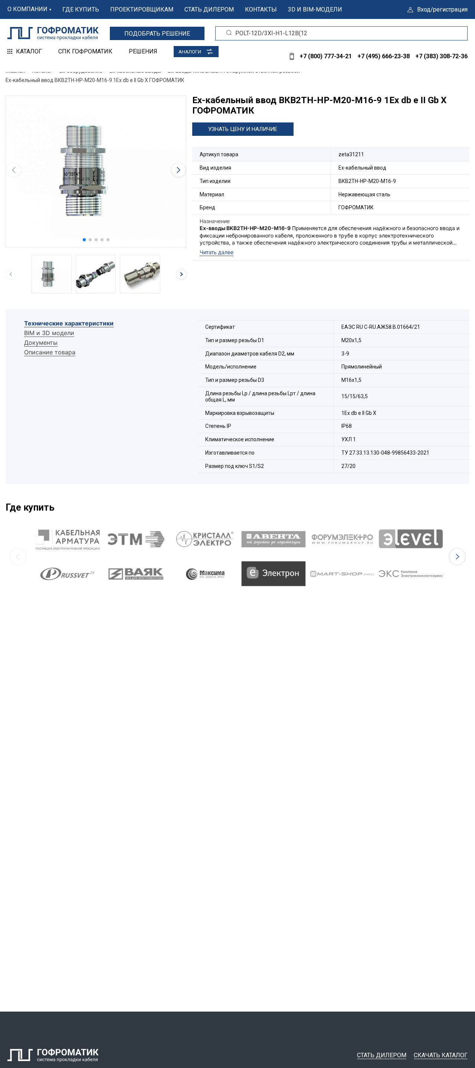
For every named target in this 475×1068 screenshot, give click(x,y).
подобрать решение (157, 33)
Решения (143, 51)
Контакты (261, 9)
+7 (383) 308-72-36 (441, 56)
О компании (27, 9)
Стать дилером (209, 9)
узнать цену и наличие (242, 129)
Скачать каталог (441, 1055)
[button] (84, 239)
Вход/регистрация (442, 9)
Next (457, 556)
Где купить (80, 9)
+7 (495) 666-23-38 (383, 56)
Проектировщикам (141, 9)
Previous (17, 556)
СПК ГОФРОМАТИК (85, 51)
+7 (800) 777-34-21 (325, 56)
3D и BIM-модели (315, 9)
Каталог (29, 51)
